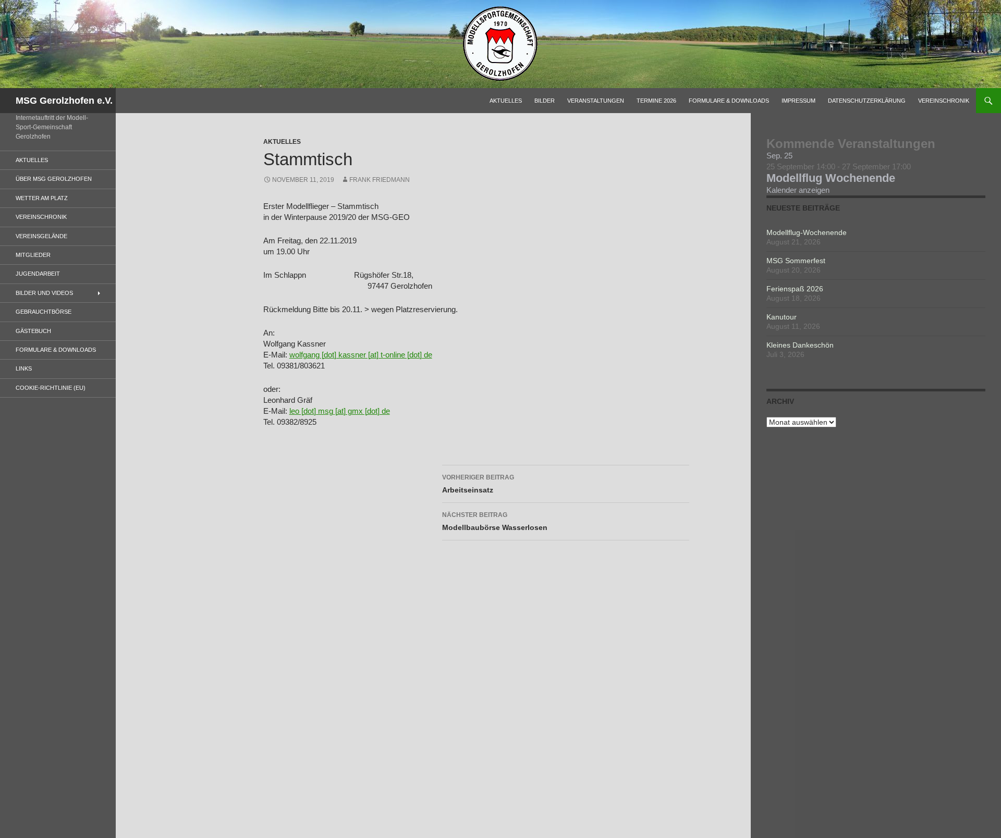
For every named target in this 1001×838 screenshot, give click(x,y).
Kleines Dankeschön (800, 345)
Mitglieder (33, 255)
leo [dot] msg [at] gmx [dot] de (339, 410)
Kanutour (781, 317)
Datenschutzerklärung (867, 100)
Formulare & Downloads (729, 100)
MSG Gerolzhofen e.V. (64, 100)
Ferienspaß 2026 (794, 289)
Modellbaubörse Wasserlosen (494, 521)
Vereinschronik (943, 100)
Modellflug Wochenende (830, 177)
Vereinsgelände (41, 236)
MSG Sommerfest (795, 260)
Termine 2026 (656, 100)
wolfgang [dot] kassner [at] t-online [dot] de (360, 354)
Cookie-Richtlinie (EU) (51, 388)
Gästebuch (33, 331)
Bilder (544, 100)
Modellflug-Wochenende (806, 232)
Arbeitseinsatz (478, 484)
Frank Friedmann (379, 179)
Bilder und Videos (44, 293)
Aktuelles (506, 100)
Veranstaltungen (595, 100)
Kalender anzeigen (797, 190)
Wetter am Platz (42, 198)
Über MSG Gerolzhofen (54, 179)
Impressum (798, 100)
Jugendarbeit (38, 273)
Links (24, 368)
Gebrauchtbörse (43, 312)
